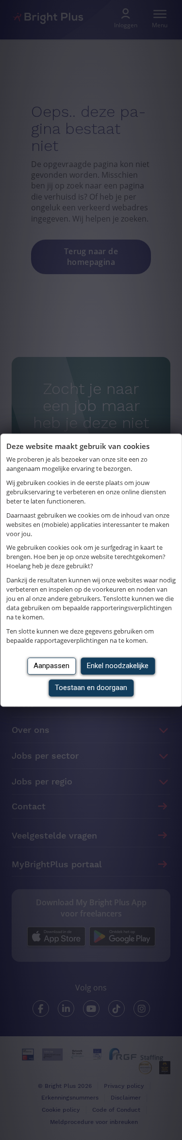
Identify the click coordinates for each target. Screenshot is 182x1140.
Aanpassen (51, 665)
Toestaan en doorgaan (91, 687)
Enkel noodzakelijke (118, 665)
